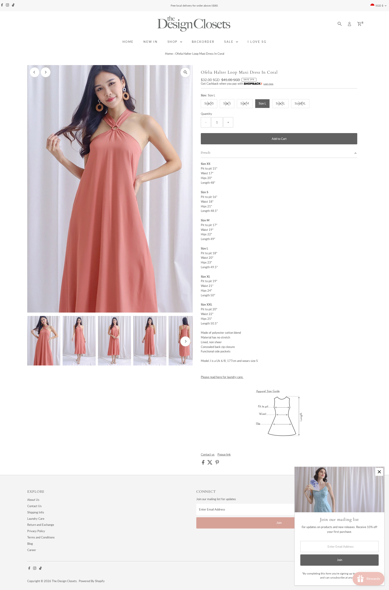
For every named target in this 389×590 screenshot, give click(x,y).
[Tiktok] (13, 5)
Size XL (282, 104)
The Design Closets (64, 581)
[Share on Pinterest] (217, 463)
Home (169, 53)
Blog (30, 543)
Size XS (210, 104)
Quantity (206, 114)
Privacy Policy (36, 531)
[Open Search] (340, 24)
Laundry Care (35, 518)
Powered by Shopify (92, 581)
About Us (33, 499)
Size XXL (302, 104)
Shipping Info (35, 512)
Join (279, 522)
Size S (228, 104)
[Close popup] (379, 472)
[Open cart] (359, 24)
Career (31, 550)
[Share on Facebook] (203, 463)
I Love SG (257, 41)
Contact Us (34, 506)
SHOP (173, 41)
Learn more (268, 84)
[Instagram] (7, 5)
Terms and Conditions (41, 537)
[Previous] (34, 72)
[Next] (46, 72)
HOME (128, 41)
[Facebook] (2, 5)
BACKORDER (203, 41)
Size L (262, 103)
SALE (229, 41)
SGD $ (379, 5)
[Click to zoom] (185, 72)
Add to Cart (279, 139)
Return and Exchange (40, 524)
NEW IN (150, 41)
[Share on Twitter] (210, 463)
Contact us (208, 454)
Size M (246, 104)
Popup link (224, 454)
